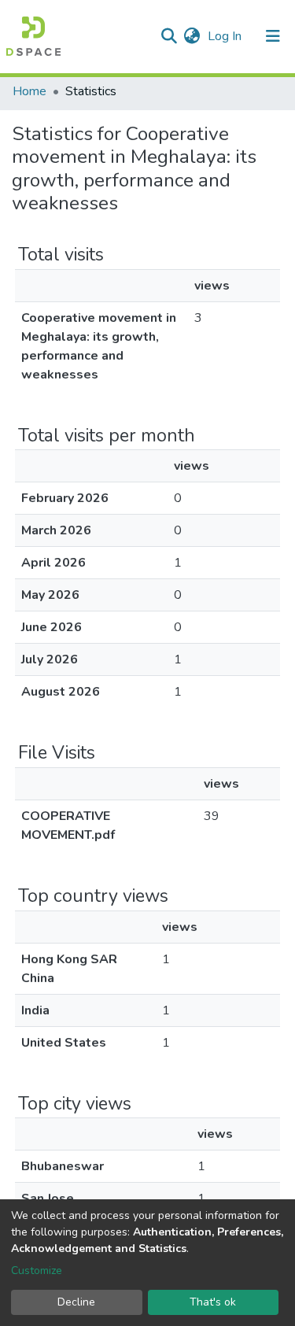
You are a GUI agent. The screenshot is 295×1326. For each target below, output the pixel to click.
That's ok (213, 1302)
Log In (226, 36)
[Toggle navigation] (273, 36)
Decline (76, 1302)
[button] (192, 36)
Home (29, 91)
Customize (36, 1270)
